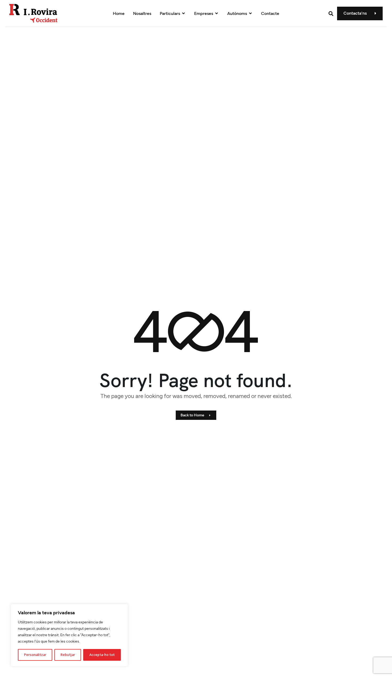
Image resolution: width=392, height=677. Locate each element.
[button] (331, 13)
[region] (69, 635)
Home (119, 13)
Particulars (170, 13)
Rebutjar (68, 655)
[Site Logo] (33, 13)
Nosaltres (142, 13)
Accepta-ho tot (102, 655)
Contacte (270, 13)
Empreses (203, 13)
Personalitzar (35, 655)
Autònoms (237, 13)
